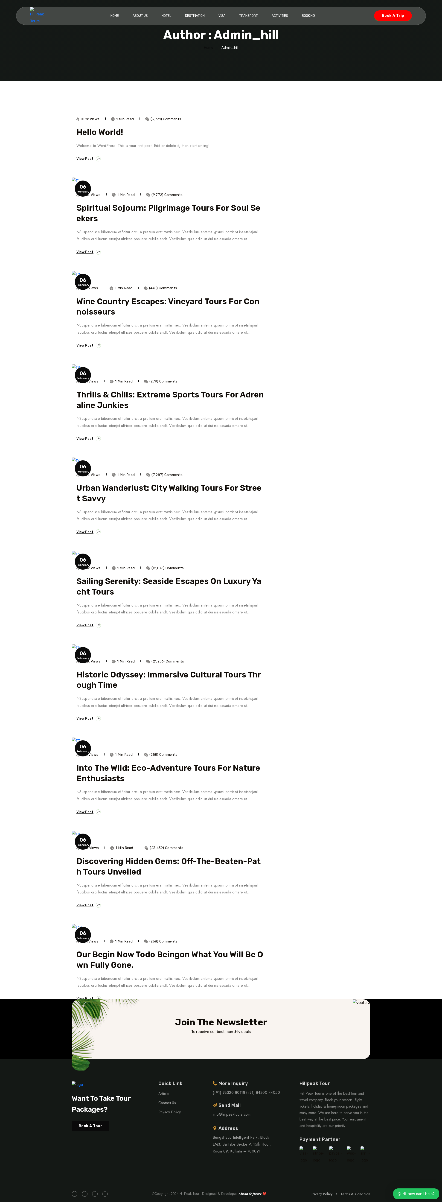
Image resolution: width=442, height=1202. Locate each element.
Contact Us (167, 1103)
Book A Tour (90, 1126)
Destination (195, 16)
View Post (84, 159)
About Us (140, 16)
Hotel (166, 16)
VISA (221, 16)
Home (114, 16)
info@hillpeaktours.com (232, 1114)
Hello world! (99, 132)
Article (163, 1093)
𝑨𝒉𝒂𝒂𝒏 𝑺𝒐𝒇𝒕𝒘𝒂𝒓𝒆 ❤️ (252, 1194)
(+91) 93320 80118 (229, 1092)
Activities (280, 16)
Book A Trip (393, 15)
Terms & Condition (355, 1193)
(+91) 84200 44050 (263, 1092)
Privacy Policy (169, 1112)
